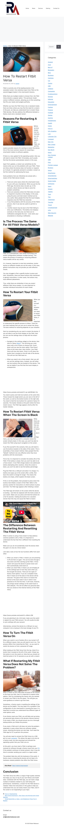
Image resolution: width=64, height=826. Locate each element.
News (33, 8)
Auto (49, 65)
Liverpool (51, 139)
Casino (50, 83)
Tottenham (51, 199)
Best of (50, 67)
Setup (50, 170)
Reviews (50, 168)
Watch (19, 343)
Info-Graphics (52, 131)
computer (14, 738)
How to (7, 793)
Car (49, 80)
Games (50, 115)
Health (50, 123)
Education (51, 102)
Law (49, 134)
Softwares (51, 184)
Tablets (50, 191)
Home (27, 8)
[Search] (58, 47)
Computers (51, 91)
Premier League (53, 165)
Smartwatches (13, 793)
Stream (50, 189)
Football (50, 112)
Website (50, 215)
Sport (49, 186)
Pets (49, 162)
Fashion (50, 107)
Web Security (52, 213)
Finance (50, 110)
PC (39, 748)
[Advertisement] (32, 28)
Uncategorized (52, 207)
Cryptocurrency (52, 94)
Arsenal (50, 62)
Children (50, 88)
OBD (49, 160)
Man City (50, 142)
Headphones (52, 120)
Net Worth (51, 150)
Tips (49, 197)
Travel (50, 205)
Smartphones (52, 176)
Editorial (50, 99)
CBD (49, 86)
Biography (51, 70)
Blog (49, 73)
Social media (52, 181)
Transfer (50, 202)
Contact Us (56, 8)
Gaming (48, 8)
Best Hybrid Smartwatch (20, 765)
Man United (51, 144)
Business (51, 75)
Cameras (51, 78)
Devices (40, 8)
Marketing (51, 147)
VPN (49, 210)
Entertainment (52, 104)
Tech (49, 194)
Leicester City (52, 136)
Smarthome (51, 173)
